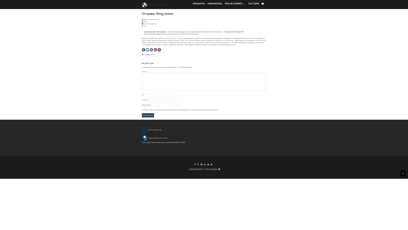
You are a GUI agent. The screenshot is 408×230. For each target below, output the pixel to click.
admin (157, 19)
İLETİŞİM (253, 3)
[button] (263, 4)
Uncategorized (149, 54)
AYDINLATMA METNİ (196, 169)
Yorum (144, 72)
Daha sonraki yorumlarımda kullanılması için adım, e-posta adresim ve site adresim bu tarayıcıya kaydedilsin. (181, 110)
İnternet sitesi (146, 105)
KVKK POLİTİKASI (211, 169)
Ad (143, 95)
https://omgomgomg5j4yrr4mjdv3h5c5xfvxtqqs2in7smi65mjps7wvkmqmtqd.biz (195, 32)
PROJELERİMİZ (233, 3)
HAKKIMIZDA (215, 3)
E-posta (145, 100)
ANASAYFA (199, 3)
